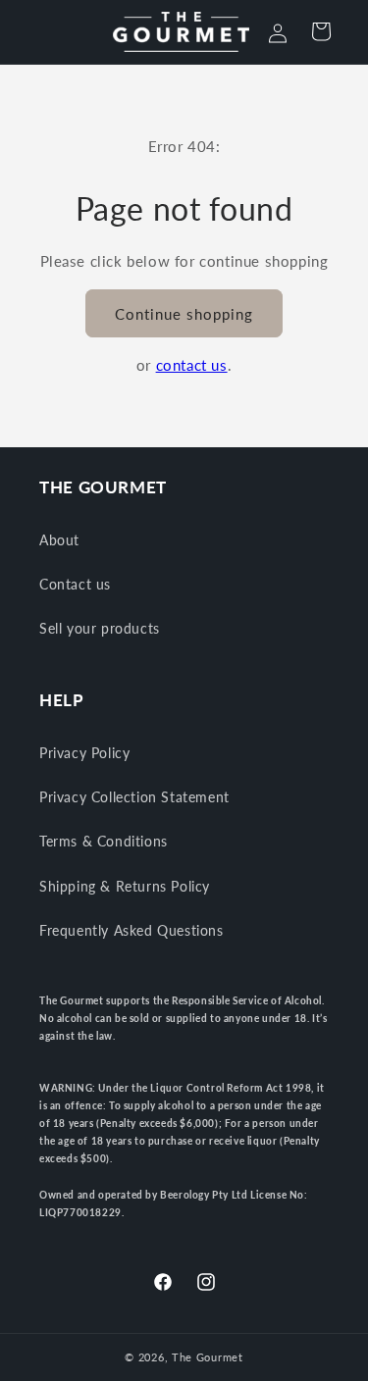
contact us (192, 365)
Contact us (75, 584)
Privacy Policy (84, 752)
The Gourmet (207, 1357)
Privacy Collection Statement (134, 797)
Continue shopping (184, 314)
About (59, 540)
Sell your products (99, 628)
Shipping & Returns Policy (124, 886)
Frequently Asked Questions (131, 930)
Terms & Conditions (103, 841)
